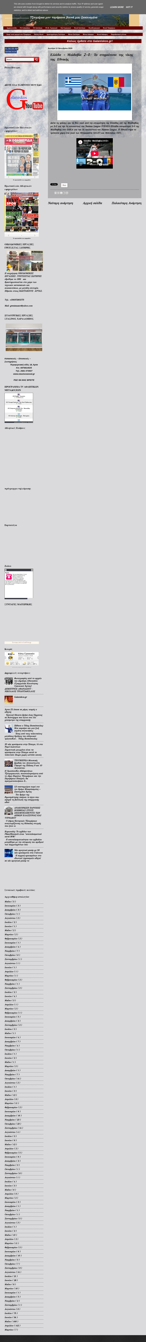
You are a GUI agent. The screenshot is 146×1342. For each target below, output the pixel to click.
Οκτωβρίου (10, 914)
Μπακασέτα (86, 133)
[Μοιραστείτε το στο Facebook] (64, 193)
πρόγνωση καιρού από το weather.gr (21, 667)
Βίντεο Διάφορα (88, 34)
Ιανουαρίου (10, 905)
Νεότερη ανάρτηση (60, 203)
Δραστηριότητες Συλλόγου (56, 34)
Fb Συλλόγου (37, 28)
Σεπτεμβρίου (11, 959)
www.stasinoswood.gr (24, 374)
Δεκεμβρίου (10, 910)
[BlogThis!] (58, 193)
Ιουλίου (8, 922)
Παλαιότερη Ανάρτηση (126, 203)
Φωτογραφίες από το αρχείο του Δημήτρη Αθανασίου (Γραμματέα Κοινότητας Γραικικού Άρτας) (27, 682)
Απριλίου (9, 971)
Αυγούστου (10, 918)
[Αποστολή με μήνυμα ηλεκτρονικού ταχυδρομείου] (55, 193)
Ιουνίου (8, 926)
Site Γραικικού (66, 28)
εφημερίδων (27, 180)
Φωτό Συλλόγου (79, 28)
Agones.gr (24, 422)
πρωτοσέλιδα (18, 180)
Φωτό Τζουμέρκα (109, 28)
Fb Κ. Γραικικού (51, 28)
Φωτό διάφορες (102, 34)
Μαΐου (8, 901)
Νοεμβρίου (10, 951)
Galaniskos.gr (20, 697)
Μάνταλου (110, 133)
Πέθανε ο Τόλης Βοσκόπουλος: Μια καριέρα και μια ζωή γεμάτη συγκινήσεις (28, 728)
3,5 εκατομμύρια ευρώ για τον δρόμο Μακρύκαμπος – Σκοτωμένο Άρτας (27, 789)
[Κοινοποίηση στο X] (61, 193)
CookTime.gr (27, 642)
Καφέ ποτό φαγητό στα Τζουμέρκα (19, 34)
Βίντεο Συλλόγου (74, 34)
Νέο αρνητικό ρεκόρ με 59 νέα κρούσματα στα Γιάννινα (28, 851)
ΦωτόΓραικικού (94, 28)
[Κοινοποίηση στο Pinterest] (67, 193)
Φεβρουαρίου (11, 938)
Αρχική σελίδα (12, 28)
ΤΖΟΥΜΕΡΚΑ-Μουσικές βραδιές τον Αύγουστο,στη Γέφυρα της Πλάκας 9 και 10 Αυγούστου (28, 764)
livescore (30, 422)
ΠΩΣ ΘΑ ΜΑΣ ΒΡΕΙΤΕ (24, 380)
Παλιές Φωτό (38, 34)
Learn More (117, 7)
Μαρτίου (9, 934)
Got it (129, 7)
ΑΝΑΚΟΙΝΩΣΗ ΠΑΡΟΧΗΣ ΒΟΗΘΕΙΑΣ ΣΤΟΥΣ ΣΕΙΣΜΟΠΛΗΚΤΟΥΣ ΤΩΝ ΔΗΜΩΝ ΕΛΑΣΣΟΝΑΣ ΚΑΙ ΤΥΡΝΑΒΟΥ (23, 813)
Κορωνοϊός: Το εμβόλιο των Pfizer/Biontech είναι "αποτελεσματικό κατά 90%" (23, 834)
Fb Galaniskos (25, 28)
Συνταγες (15, 642)
